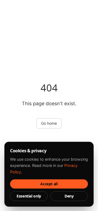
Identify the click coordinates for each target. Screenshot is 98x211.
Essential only (29, 196)
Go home (49, 123)
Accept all (49, 183)
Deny (69, 196)
